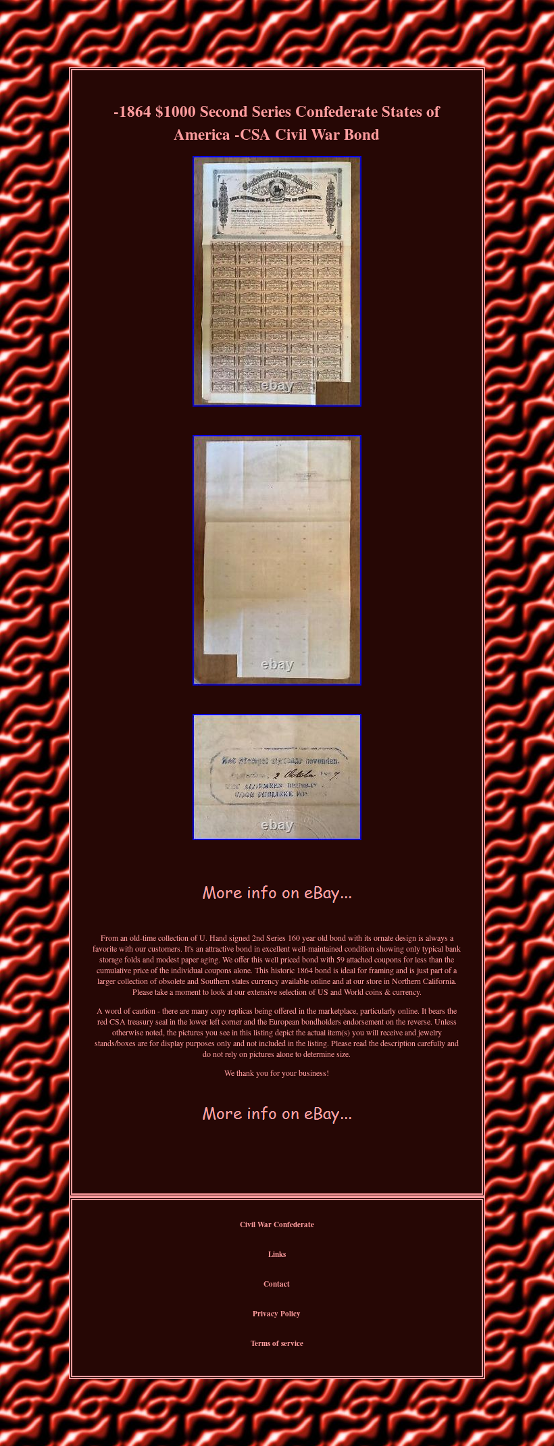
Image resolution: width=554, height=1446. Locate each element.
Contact (276, 1284)
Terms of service (277, 1343)
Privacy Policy (277, 1313)
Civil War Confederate (277, 1224)
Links (277, 1254)
